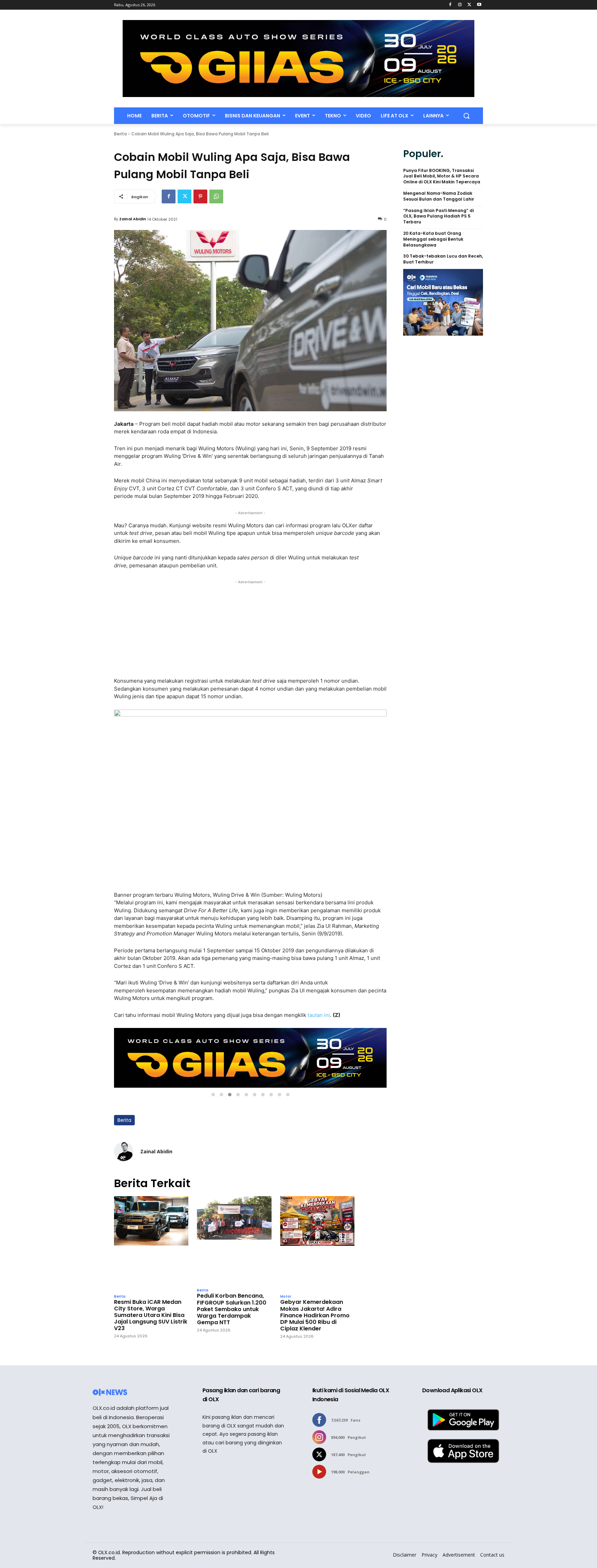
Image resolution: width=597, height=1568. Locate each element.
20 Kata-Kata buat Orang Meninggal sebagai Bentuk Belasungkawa (433, 239)
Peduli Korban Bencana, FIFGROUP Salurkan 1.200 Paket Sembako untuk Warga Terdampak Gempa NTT (231, 1309)
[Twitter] (469, 5)
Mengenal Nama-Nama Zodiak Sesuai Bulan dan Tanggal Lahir (438, 196)
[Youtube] (479, 5)
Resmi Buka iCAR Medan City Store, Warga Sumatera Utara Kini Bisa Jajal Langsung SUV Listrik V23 (150, 1315)
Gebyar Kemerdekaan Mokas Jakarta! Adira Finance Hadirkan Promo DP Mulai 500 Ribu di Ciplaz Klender (315, 1315)
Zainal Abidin (132, 219)
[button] (466, 115)
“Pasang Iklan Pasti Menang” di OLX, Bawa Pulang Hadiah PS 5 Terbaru (438, 216)
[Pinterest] (200, 196)
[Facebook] (450, 5)
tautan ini (318, 1015)
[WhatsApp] (216, 196)
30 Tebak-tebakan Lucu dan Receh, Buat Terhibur (443, 259)
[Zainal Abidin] (123, 1151)
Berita (120, 134)
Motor (285, 1296)
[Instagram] (460, 5)
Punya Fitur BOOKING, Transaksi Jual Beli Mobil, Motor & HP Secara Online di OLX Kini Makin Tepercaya (441, 176)
